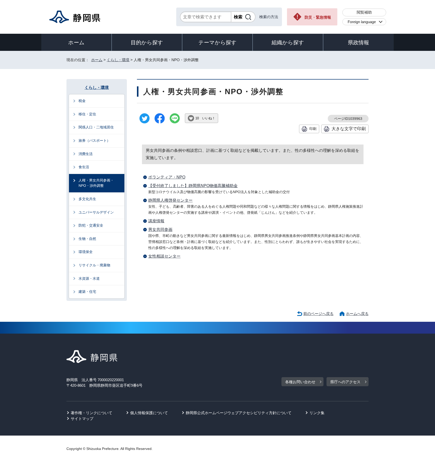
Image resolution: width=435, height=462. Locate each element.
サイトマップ (82, 418)
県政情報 (358, 42)
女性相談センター (164, 256)
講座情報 (156, 221)
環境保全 (86, 252)
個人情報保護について (149, 413)
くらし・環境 (118, 60)
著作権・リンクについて (91, 413)
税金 (82, 101)
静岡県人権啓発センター (170, 200)
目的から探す (147, 42)
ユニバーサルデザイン (96, 212)
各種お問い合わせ (300, 382)
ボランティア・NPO (166, 177)
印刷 (312, 129)
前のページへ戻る (318, 313)
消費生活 (86, 154)
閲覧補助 (364, 12)
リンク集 (316, 413)
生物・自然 (87, 239)
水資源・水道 (89, 278)
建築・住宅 (87, 292)
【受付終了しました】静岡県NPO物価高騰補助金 (193, 186)
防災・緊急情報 (318, 17)
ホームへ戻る (357, 313)
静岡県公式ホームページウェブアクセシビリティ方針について (239, 413)
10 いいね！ (205, 118)
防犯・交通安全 (91, 225)
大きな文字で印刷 (349, 128)
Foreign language (362, 22)
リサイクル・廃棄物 (94, 265)
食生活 (84, 167)
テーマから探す (217, 42)
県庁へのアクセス (345, 382)
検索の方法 (268, 17)
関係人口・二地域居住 (96, 127)
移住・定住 (87, 114)
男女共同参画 (160, 229)
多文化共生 (87, 199)
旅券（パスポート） (94, 140)
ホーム (76, 42)
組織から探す (288, 42)
